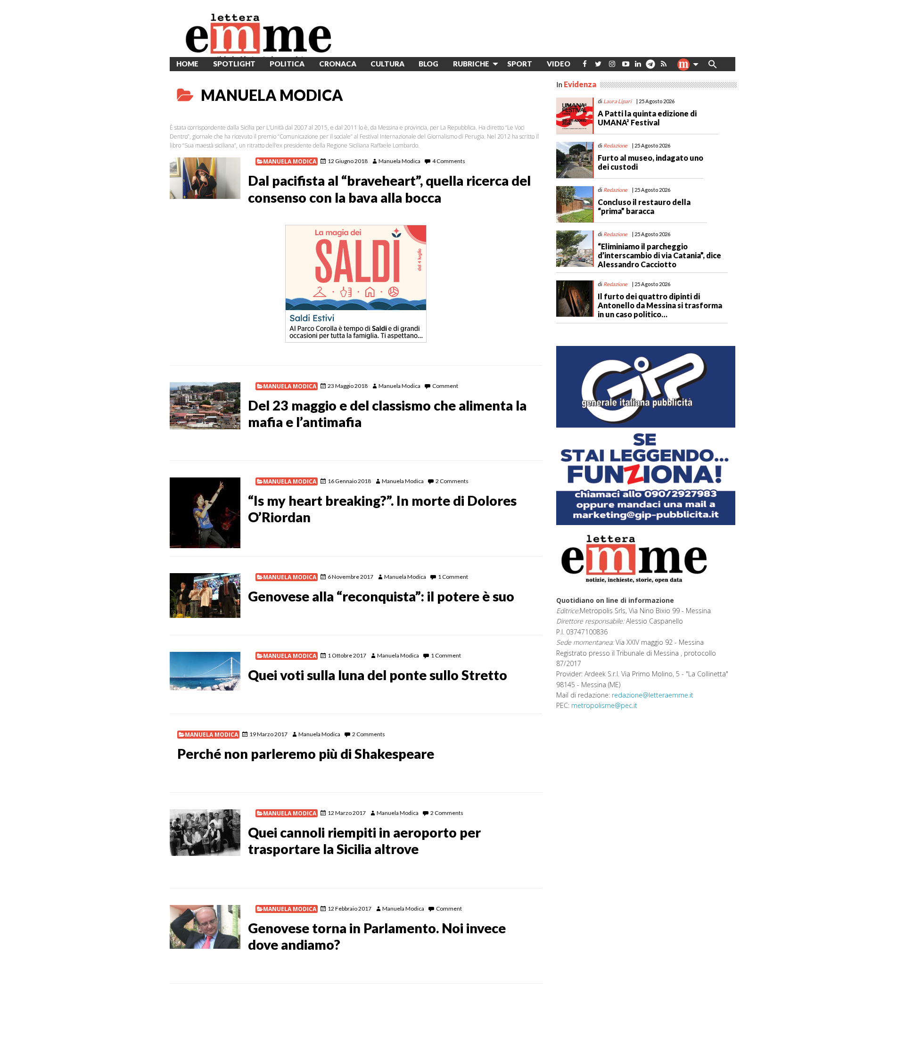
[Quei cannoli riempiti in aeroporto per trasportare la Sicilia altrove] (205, 832)
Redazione (615, 145)
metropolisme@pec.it (604, 705)
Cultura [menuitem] (387, 63)
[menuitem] (585, 64)
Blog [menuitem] (428, 63)
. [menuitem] (650, 67)
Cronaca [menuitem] (337, 63)
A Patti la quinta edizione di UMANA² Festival (647, 118)
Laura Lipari (617, 101)
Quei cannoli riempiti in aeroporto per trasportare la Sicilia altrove (364, 840)
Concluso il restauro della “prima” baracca (644, 206)
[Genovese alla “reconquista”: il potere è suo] (205, 595)
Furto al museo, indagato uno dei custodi (650, 162)
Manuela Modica (289, 161)
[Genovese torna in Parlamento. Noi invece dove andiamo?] (205, 927)
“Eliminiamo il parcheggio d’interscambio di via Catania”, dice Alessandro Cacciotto (659, 255)
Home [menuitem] (187, 63)
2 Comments (452, 481)
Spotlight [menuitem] (234, 63)
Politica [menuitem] (287, 63)
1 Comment (453, 576)
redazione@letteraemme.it (652, 694)
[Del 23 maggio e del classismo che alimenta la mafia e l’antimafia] (205, 405)
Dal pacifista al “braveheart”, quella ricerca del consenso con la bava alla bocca (389, 189)
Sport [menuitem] (519, 63)
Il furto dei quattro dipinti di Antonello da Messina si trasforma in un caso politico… (660, 305)
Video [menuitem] (558, 63)
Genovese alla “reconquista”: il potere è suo (381, 596)
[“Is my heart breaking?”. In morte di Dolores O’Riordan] (205, 512)
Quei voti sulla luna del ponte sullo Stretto (377, 675)
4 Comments (448, 160)
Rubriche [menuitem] (471, 63)
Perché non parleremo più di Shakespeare (305, 754)
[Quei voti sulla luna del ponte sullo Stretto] (205, 671)
